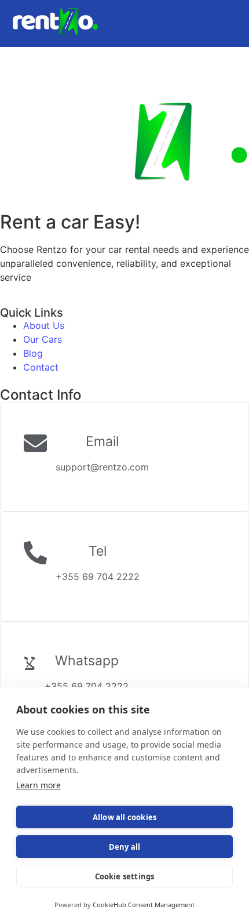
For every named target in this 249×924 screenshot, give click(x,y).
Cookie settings (125, 876)
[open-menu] (231, 31)
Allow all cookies (124, 817)
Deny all (125, 847)
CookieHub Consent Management (144, 904)
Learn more (38, 785)
